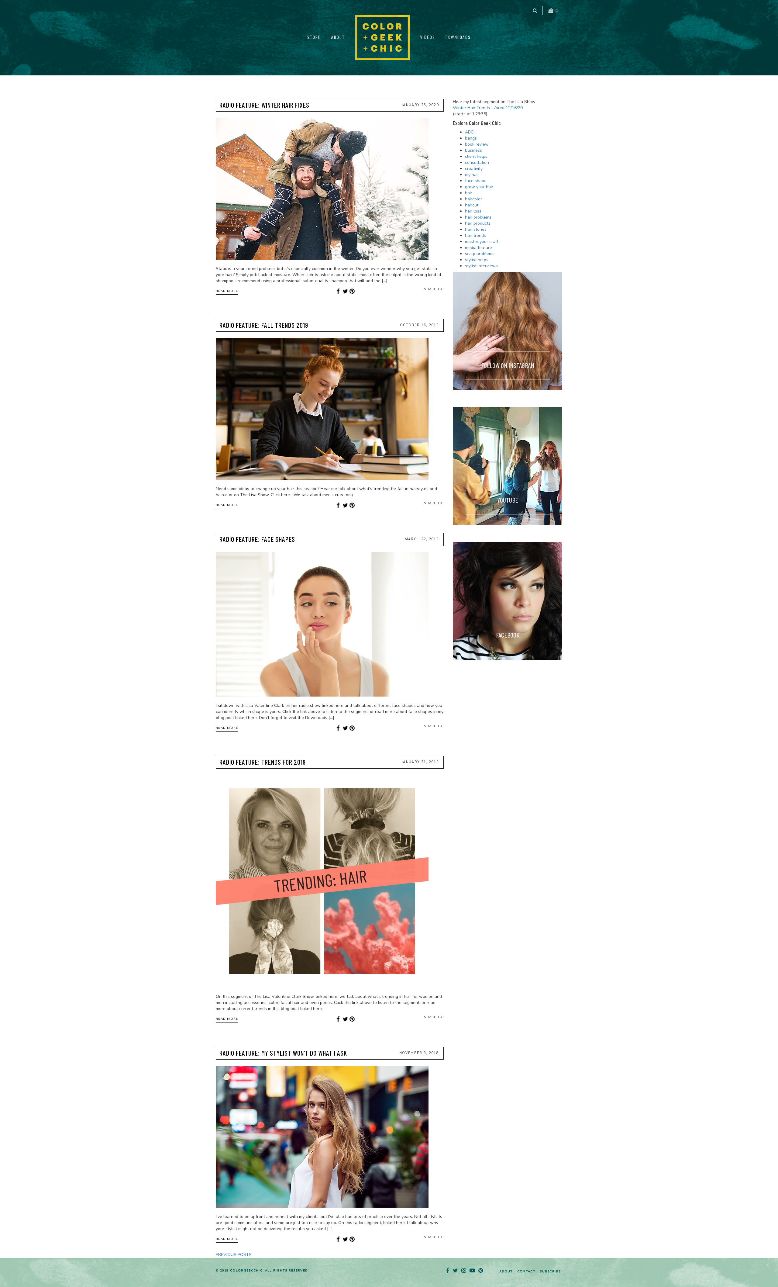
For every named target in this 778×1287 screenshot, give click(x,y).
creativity (474, 168)
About (338, 37)
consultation (477, 162)
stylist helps (476, 260)
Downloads (458, 37)
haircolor (473, 199)
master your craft (481, 241)
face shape (476, 181)
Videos (427, 37)
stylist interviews (481, 266)
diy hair (472, 175)
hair (468, 193)
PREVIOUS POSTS (234, 1255)
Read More (227, 291)
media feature (478, 248)
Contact (526, 1271)
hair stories (476, 229)
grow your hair (479, 187)
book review (477, 144)
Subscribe (550, 1271)
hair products (478, 223)
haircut (471, 205)
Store (314, 37)
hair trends (475, 235)
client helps (476, 156)
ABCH (471, 132)
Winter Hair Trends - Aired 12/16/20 (488, 108)
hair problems (478, 217)
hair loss (473, 211)
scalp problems (479, 254)
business (473, 150)
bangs (471, 138)
